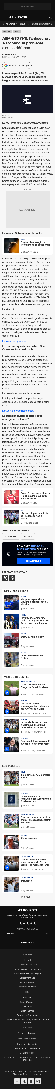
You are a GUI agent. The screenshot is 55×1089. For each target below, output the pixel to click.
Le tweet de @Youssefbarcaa (18, 410)
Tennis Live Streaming (27, 1015)
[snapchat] (31, 1081)
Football (7, 31)
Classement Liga (27, 978)
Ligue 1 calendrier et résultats (27, 969)
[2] (24, 923)
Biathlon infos (27, 1011)
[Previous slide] (3, 24)
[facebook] (17, 1081)
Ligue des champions (27, 982)
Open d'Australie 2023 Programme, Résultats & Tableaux (27, 1020)
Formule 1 (27, 997)
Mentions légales (27, 1053)
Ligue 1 (17, 31)
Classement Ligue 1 (28, 964)
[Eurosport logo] (19, 17)
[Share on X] (5, 578)
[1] (20, 923)
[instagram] (38, 1081)
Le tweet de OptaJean (14, 341)
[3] (27, 923)
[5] (34, 923)
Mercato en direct (27, 987)
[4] (31, 923)
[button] (4, 17)
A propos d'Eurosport (27, 1033)
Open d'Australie (27, 1002)
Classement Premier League (27, 973)
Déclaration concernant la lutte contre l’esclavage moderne (27, 1058)
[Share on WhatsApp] (12, 578)
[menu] (50, 17)
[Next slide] (51, 24)
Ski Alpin (28, 1006)
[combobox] (27, 933)
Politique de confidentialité (27, 1048)
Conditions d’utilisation (27, 1044)
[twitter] (24, 1081)
